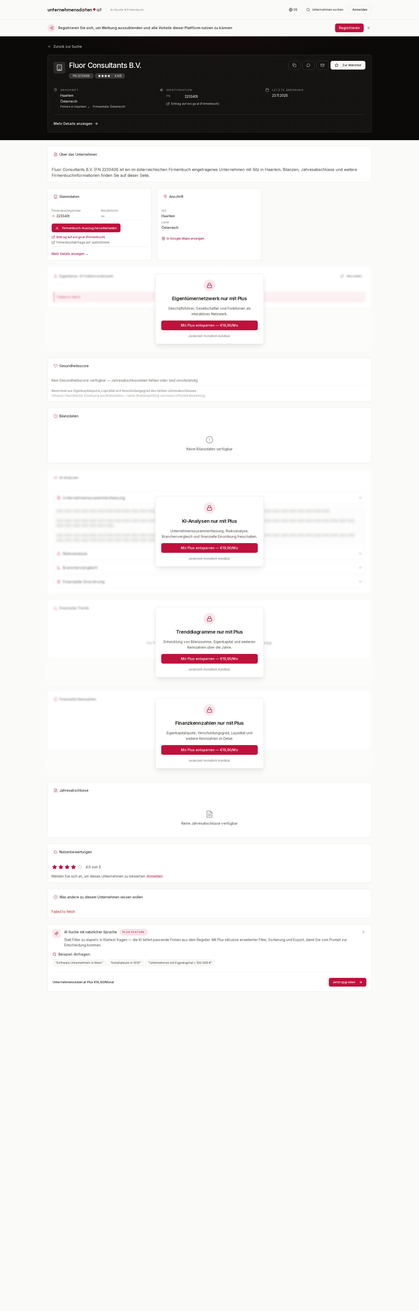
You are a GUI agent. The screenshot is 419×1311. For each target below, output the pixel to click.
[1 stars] (54, 867)
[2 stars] (61, 867)
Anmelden (155, 876)
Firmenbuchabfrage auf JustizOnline (82, 242)
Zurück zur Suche (67, 46)
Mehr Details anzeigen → (70, 254)
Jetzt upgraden (344, 982)
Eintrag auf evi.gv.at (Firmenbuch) (195, 103)
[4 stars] (73, 867)
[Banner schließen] (368, 28)
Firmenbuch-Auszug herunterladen (89, 228)
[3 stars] (67, 867)
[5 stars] (80, 867)
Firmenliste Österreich (109, 106)
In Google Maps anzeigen (185, 238)
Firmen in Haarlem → (75, 106)
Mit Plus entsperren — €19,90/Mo (209, 325)
